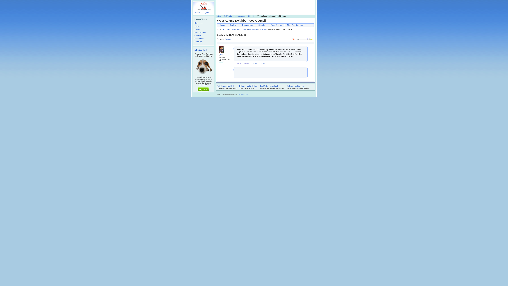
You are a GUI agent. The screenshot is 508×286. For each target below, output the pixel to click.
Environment (199, 39)
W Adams (263, 29)
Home (222, 25)
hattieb (221, 54)
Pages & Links (276, 25)
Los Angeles (240, 16)
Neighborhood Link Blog (248, 86)
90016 (251, 16)
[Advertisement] (265, 7)
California (228, 16)
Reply (263, 63)
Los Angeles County (238, 29)
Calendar (261, 25)
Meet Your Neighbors (295, 25)
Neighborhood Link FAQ (225, 86)
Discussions (247, 25)
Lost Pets (198, 42)
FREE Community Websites (203, 13)
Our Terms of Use (243, 94)
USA (219, 16)
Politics (197, 29)
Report (255, 63)
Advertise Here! (200, 50)
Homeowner (198, 23)
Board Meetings (200, 32)
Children (197, 36)
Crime (196, 26)
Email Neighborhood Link (269, 86)
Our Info (233, 25)
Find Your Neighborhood (295, 86)
